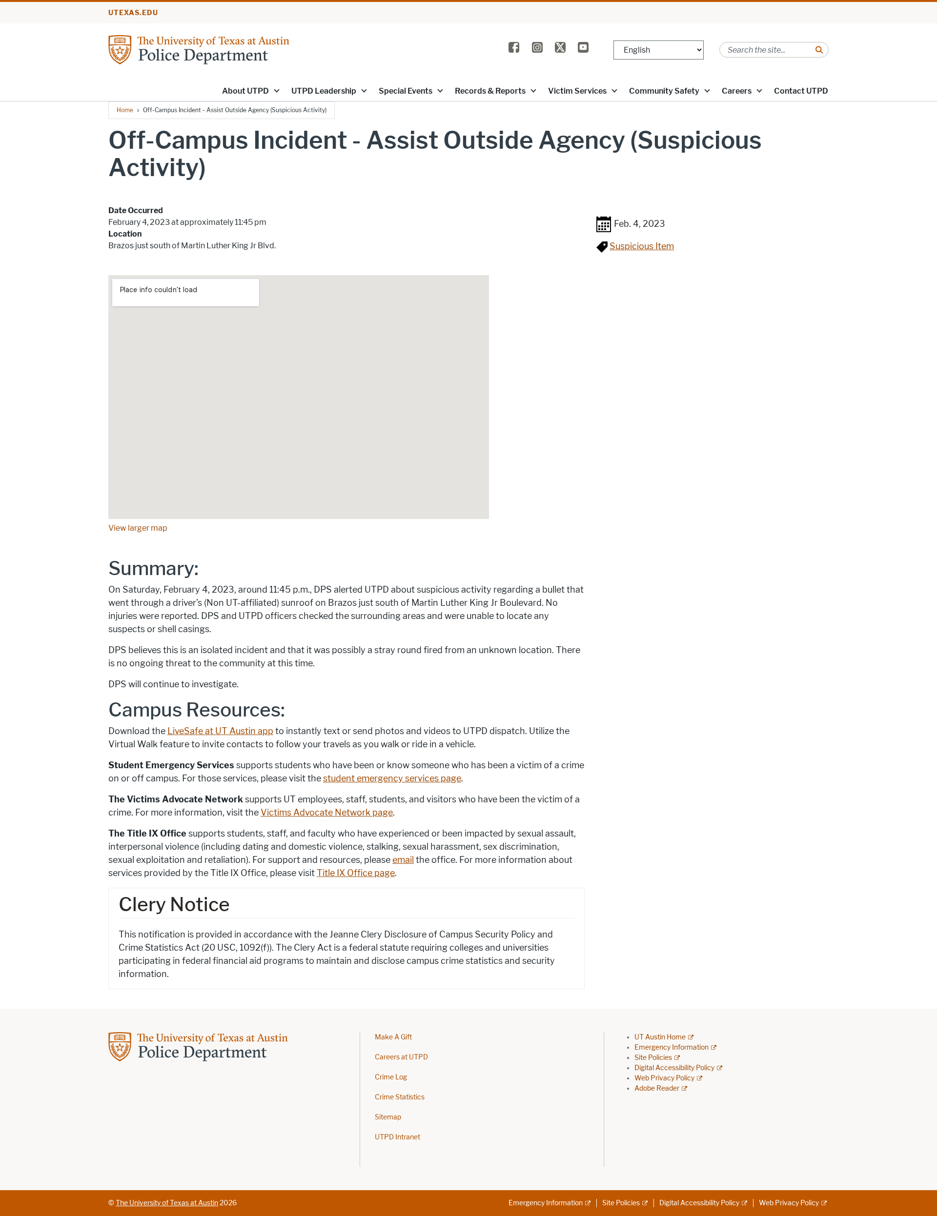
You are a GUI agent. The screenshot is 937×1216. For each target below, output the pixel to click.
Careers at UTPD (401, 1057)
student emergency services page (392, 778)
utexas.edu (133, 13)
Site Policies (653, 1058)
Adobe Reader (656, 1088)
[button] (277, 90)
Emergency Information (671, 1047)
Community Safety (664, 91)
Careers (737, 91)
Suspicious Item (642, 246)
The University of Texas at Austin (167, 1203)
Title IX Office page (356, 873)
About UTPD (245, 91)
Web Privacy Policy (664, 1078)
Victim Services (577, 91)
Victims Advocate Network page (327, 812)
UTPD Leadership (323, 91)
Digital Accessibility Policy (674, 1068)
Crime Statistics (400, 1097)
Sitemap (388, 1117)
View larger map (137, 528)
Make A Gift (393, 1037)
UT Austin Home (660, 1037)
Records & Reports (490, 91)
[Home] (225, 49)
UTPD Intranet (397, 1137)
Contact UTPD (801, 91)
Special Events (405, 91)
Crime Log (391, 1077)
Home (125, 110)
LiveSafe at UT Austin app (220, 731)
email (403, 860)
